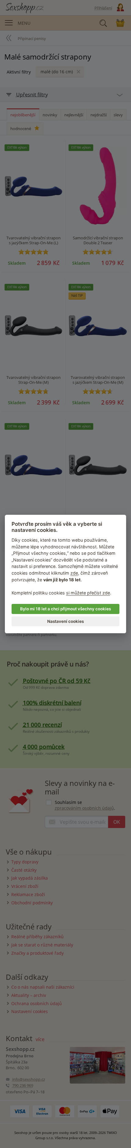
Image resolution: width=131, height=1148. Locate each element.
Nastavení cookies (65, 621)
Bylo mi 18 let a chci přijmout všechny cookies (65, 608)
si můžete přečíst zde (88, 592)
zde (74, 573)
